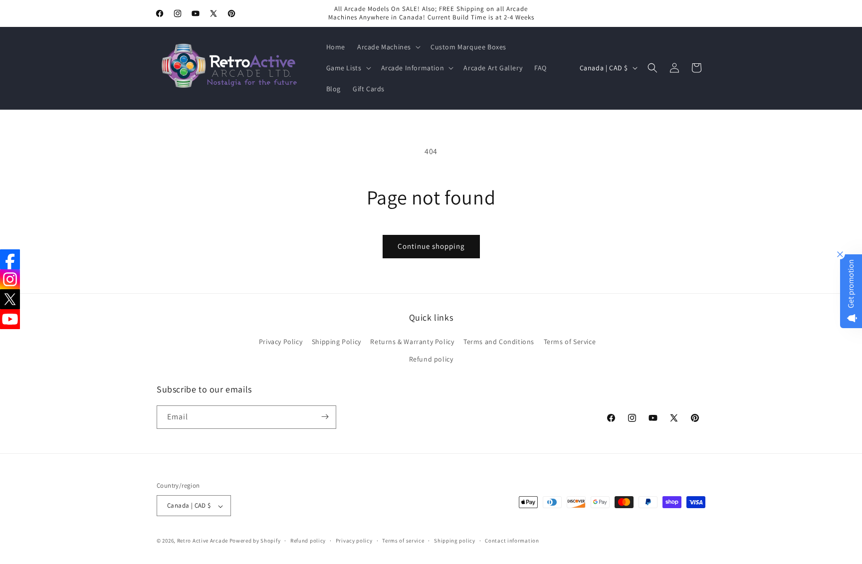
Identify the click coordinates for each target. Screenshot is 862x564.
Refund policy (431, 359)
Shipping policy (454, 540)
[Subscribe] (325, 416)
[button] (388, 46)
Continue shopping (431, 246)
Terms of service (403, 540)
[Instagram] (10, 279)
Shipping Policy (336, 341)
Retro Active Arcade (202, 541)
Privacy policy (354, 540)
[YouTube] (10, 319)
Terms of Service (570, 341)
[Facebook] (10, 259)
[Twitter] (10, 299)
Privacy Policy (280, 341)
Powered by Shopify (255, 541)
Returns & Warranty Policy (412, 341)
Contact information (512, 540)
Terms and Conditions (498, 341)
